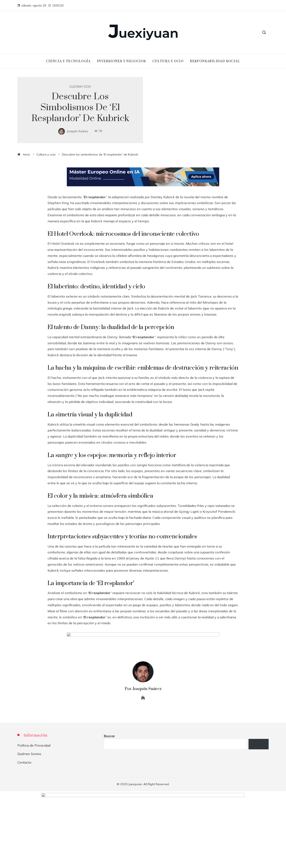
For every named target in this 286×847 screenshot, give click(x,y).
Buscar (109, 736)
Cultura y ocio (80, 86)
